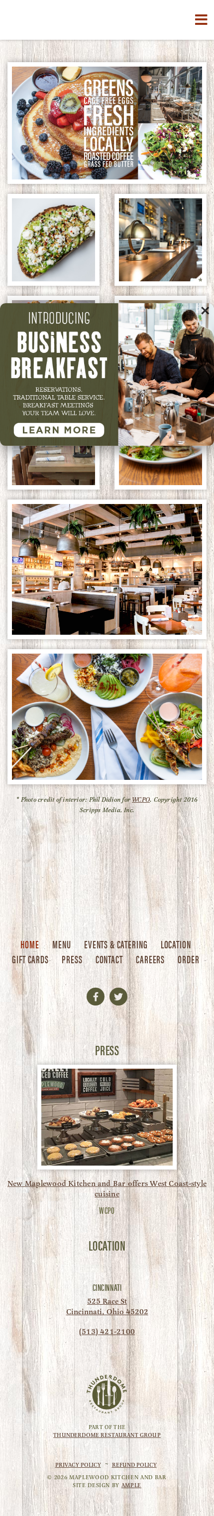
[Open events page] (107, 374)
